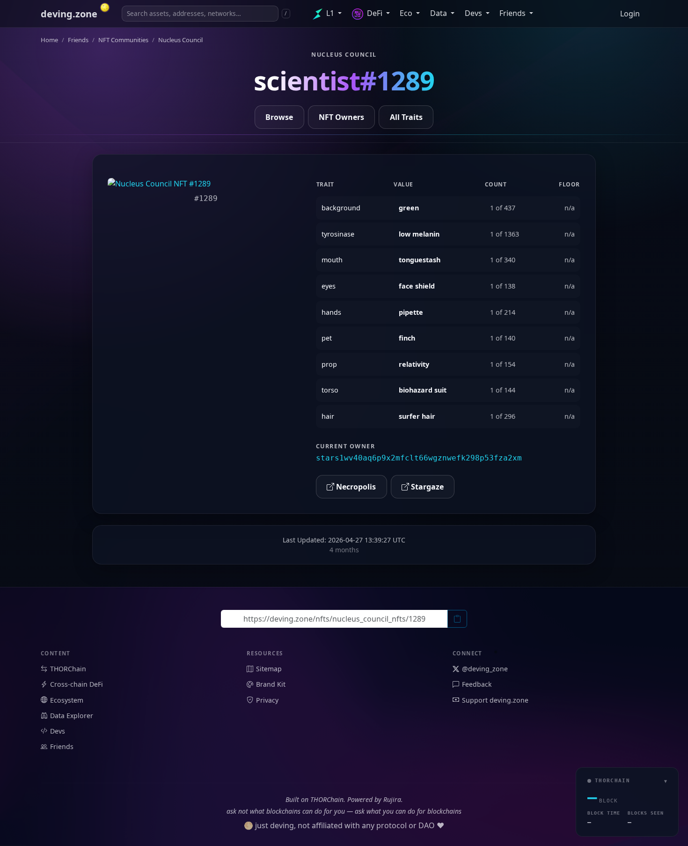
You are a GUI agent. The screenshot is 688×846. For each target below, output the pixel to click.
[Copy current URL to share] (457, 619)
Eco (407, 13)
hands (331, 312)
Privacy (267, 700)
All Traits (406, 117)
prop (329, 364)
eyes (329, 286)
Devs (474, 13)
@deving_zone (485, 668)
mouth (332, 259)
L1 (330, 13)
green (409, 207)
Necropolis (355, 487)
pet (327, 338)
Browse (279, 117)
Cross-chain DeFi (76, 684)
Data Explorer (71, 715)
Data (439, 13)
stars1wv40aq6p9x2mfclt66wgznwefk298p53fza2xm (419, 457)
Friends (513, 13)
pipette (411, 312)
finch (407, 338)
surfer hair (417, 416)
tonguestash (419, 259)
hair (328, 416)
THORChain (68, 668)
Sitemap (269, 668)
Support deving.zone (495, 700)
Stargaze (426, 487)
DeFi (374, 13)
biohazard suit (422, 390)
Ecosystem (66, 700)
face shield (417, 286)
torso (330, 390)
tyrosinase (338, 234)
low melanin (419, 234)
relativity (414, 364)
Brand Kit (270, 684)
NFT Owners (341, 117)
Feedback (477, 684)
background (341, 207)
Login (630, 13)
